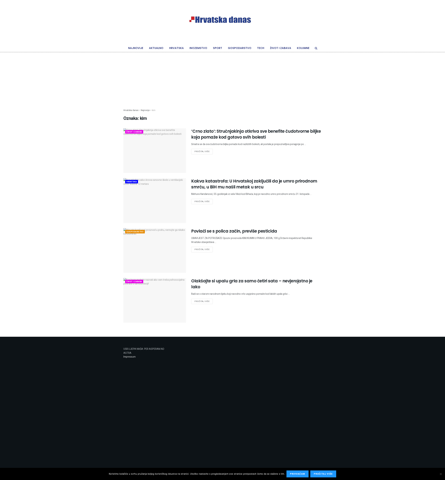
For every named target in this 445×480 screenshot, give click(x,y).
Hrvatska (176, 48)
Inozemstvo (198, 48)
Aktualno (156, 48)
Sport (217, 48)
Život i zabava (280, 48)
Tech (260, 48)
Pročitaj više (202, 151)
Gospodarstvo (239, 48)
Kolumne (303, 48)
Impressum (129, 357)
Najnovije (135, 48)
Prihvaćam (297, 473)
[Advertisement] (222, 77)
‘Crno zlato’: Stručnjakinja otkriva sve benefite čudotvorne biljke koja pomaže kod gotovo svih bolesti (256, 134)
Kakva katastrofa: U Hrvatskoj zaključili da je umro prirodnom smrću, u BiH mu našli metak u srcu (254, 184)
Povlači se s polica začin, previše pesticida (234, 231)
